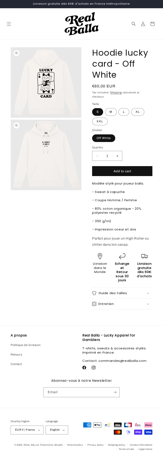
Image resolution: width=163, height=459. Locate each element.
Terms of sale (126, 449)
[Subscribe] (114, 392)
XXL (100, 121)
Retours (16, 354)
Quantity (97, 147)
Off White (104, 138)
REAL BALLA (31, 445)
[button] (9, 24)
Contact (16, 364)
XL (138, 111)
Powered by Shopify (51, 445)
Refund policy (75, 445)
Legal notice (145, 449)
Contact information (141, 445)
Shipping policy (116, 445)
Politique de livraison (26, 345)
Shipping (116, 92)
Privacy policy (95, 445)
